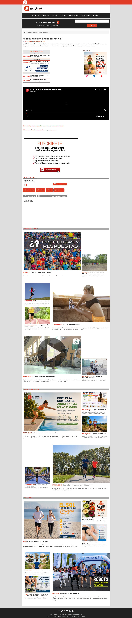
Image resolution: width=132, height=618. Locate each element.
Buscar (93, 25)
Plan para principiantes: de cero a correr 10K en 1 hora (94, 410)
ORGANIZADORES (73, 15)
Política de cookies (64, 616)
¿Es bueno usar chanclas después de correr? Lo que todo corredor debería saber (36, 594)
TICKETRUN (46, 15)
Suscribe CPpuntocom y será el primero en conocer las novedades (43, 126)
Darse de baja (81, 616)
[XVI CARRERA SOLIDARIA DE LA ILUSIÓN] (36, 68)
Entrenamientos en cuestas (42, 301)
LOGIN (96, 15)
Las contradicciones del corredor (40, 570)
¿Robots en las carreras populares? (69, 593)
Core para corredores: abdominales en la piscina (47, 433)
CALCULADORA (85, 15)
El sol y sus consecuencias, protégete (37, 541)
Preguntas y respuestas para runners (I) (41, 272)
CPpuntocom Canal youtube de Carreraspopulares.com (40, 130)
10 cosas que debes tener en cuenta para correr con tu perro (94, 434)
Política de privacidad (53, 616)
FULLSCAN (63, 15)
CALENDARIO (36, 15)
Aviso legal (74, 616)
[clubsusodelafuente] (26, 184)
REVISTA (54, 15)
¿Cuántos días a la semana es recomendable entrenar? (77, 485)
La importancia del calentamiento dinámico (92, 376)
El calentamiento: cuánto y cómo (71, 324)
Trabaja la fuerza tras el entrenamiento (44, 376)
